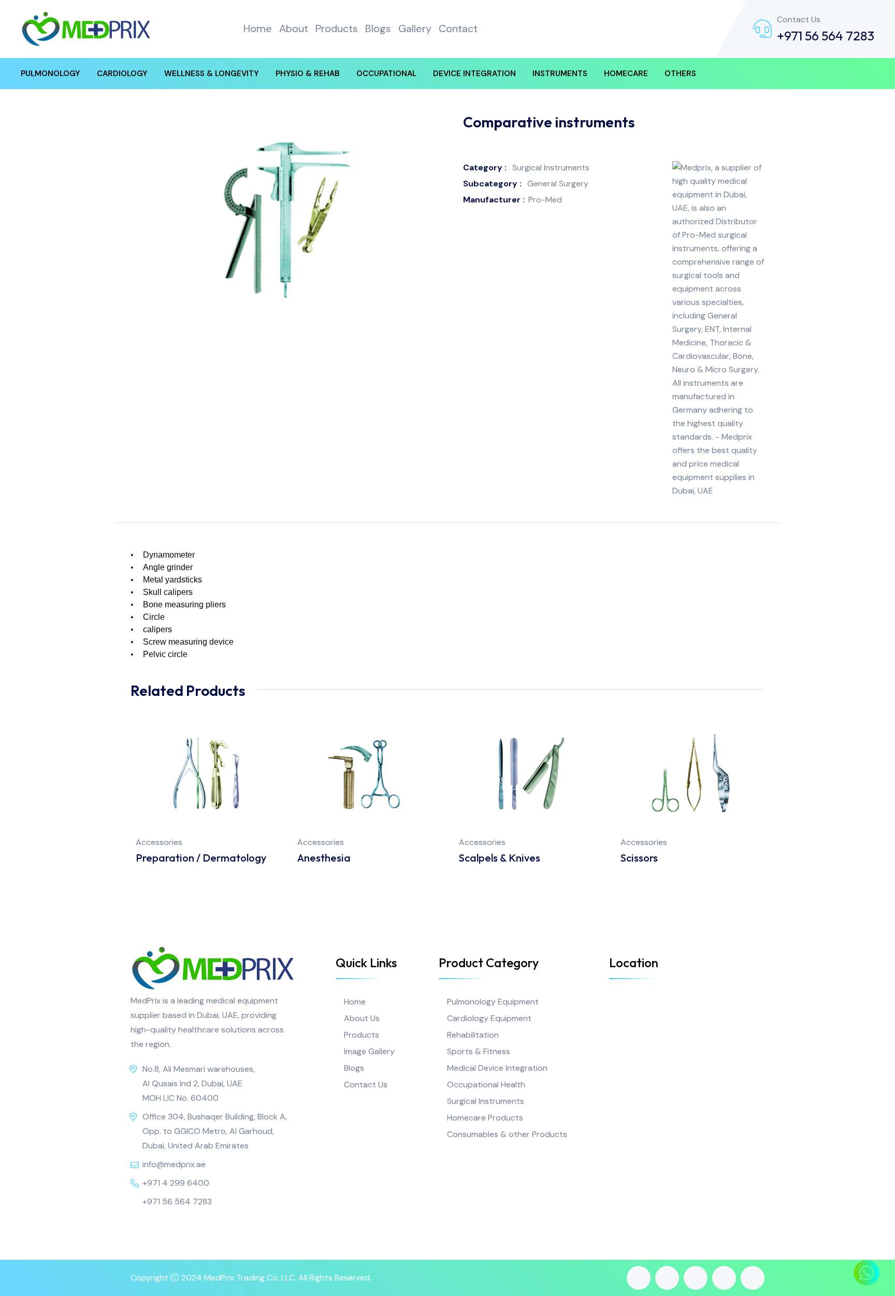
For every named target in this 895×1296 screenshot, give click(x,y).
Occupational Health (486, 1084)
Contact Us (365, 1084)
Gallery (414, 28)
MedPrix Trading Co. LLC (249, 1277)
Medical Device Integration (497, 1067)
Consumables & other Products (507, 1134)
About (293, 28)
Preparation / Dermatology (201, 857)
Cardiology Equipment (489, 1018)
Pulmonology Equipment (493, 1001)
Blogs (378, 28)
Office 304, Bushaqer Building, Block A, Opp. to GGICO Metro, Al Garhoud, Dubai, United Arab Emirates (214, 1131)
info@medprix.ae (174, 1164)
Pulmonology (50, 73)
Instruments (559, 73)
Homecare (626, 73)
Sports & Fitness (478, 1051)
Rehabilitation (473, 1034)
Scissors (639, 857)
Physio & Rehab (308, 73)
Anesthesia (324, 857)
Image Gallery (369, 1051)
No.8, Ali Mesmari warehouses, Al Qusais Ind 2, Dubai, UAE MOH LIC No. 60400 (198, 1083)
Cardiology (122, 73)
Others (680, 73)
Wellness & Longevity (211, 73)
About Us (362, 1018)
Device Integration (474, 73)
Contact (458, 28)
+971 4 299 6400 (175, 1182)
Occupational (386, 73)
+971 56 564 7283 (825, 35)
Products (336, 28)
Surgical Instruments (485, 1101)
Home (257, 28)
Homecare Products (485, 1117)
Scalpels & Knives (499, 857)
